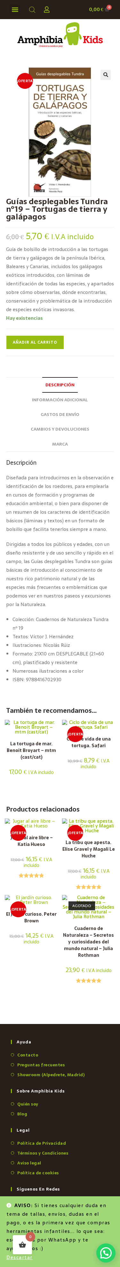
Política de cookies (38, 1173)
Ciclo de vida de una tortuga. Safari (89, 742)
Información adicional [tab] (60, 399)
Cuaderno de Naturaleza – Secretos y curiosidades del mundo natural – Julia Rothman (88, 942)
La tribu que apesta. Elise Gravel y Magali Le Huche (88, 849)
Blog (22, 1114)
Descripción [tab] (60, 384)
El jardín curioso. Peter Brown (31, 917)
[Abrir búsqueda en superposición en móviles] (31, 10)
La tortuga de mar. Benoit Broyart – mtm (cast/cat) (31, 751)
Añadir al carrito (35, 342)
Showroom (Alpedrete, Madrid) (50, 1074)
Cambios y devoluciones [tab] (60, 429)
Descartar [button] (19, 1257)
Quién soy (27, 1104)
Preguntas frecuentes (41, 1065)
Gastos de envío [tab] (60, 414)
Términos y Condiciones (42, 1153)
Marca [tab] (60, 443)
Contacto (27, 1055)
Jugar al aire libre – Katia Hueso (31, 841)
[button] (15, 9)
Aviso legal (29, 1163)
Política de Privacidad (41, 1143)
